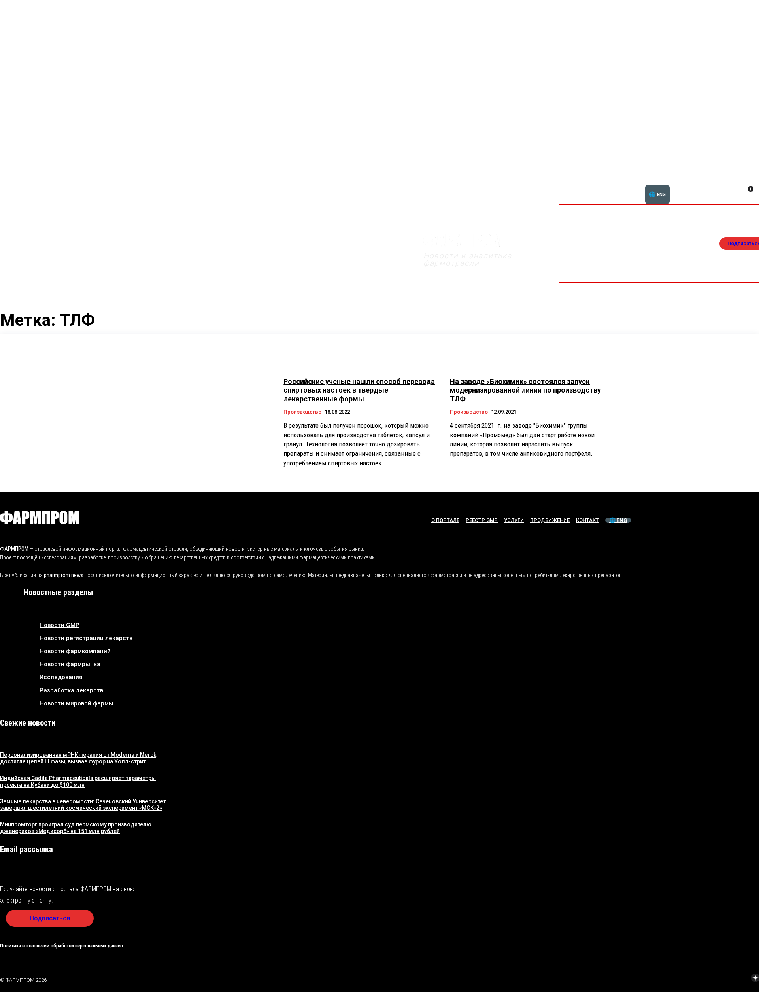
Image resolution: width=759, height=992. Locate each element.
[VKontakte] (741, 190)
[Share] (750, 180)
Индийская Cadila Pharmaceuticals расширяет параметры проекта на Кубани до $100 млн (78, 781)
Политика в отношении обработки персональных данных (62, 946)
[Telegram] (718, 978)
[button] (712, 184)
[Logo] (39, 517)
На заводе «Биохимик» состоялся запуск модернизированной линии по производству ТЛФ (525, 389)
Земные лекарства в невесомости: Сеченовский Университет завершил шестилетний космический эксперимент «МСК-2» (83, 804)
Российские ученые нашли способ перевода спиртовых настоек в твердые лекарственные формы (359, 389)
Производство (302, 412)
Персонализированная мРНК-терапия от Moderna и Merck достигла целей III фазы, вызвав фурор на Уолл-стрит (78, 758)
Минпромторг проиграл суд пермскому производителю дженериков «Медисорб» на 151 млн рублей (75, 827)
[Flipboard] (741, 180)
